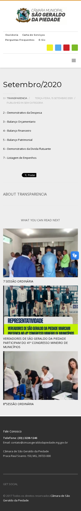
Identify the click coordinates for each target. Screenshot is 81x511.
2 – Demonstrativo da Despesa (22, 112)
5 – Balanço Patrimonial (17, 140)
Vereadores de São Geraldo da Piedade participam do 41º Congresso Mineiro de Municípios (35, 343)
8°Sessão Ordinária (18, 404)
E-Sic (42, 39)
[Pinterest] (66, 47)
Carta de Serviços (33, 34)
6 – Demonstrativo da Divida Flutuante (27, 149)
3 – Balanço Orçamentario (19, 121)
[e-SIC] (50, 47)
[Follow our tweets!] (27, 484)
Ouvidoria (11, 34)
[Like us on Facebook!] (21, 484)
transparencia (17, 98)
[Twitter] (58, 47)
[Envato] (75, 47)
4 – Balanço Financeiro (17, 130)
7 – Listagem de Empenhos (20, 158)
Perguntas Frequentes (19, 39)
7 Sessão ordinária (18, 281)
